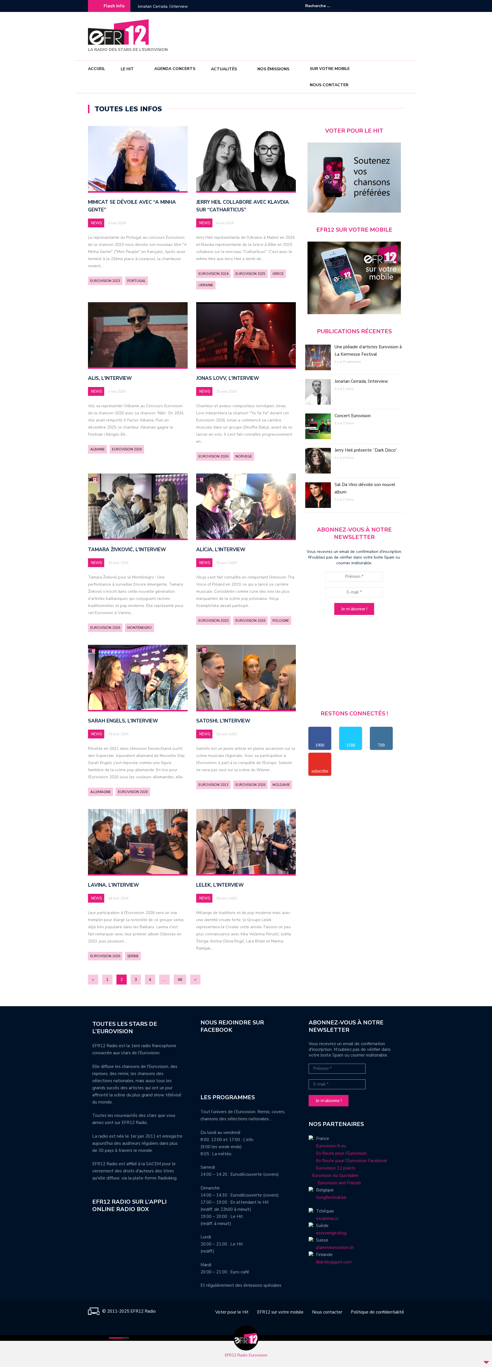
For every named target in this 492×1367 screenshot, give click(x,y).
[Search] (350, 5)
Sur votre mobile (330, 68)
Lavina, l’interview (113, 885)
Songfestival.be (331, 1197)
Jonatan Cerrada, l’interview (361, 381)
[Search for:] (322, 6)
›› (195, 979)
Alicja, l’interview (220, 549)
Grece (278, 273)
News (96, 223)
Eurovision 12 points (335, 1168)
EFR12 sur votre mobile (280, 1312)
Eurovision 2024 (213, 273)
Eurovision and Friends (335, 1183)
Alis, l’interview (110, 378)
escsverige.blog (331, 1233)
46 (180, 979)
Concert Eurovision (155, 6)
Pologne (280, 620)
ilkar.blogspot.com (334, 1262)
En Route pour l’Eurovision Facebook (351, 1161)
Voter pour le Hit (232, 1312)
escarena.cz (327, 1218)
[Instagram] (391, 6)
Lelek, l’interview (220, 885)
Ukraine (205, 285)
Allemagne (100, 792)
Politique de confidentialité (377, 1312)
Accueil (96, 68)
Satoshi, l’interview (223, 721)
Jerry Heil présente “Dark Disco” (366, 450)
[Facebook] (382, 6)
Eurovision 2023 (105, 281)
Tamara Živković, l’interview (127, 549)
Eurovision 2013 (213, 785)
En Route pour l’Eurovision (341, 1153)
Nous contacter (329, 85)
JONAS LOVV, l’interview (227, 378)
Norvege (243, 456)
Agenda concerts (174, 68)
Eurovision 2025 (250, 273)
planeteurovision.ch (335, 1247)
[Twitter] (399, 6)
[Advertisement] (300, 35)
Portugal (136, 281)
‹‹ (93, 979)
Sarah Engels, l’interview (123, 721)
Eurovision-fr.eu (331, 1146)
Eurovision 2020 (213, 620)
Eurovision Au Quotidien (333, 1175)
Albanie (97, 449)
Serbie (133, 956)
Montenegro (139, 627)
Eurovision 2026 (127, 449)
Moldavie (281, 785)
